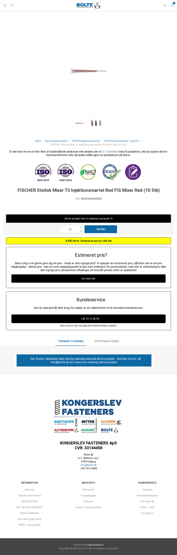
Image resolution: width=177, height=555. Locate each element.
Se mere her (88, 278)
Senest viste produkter (89, 507)
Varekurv (147, 489)
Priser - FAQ (147, 507)
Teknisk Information (29, 495)
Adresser (88, 501)
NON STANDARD (29, 513)
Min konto (88, 489)
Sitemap (29, 489)
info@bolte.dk (89, 465)
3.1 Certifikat (110, 151)
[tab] (70, 341)
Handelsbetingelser (147, 495)
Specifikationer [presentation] (106, 341)
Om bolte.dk (147, 501)
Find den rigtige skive (29, 519)
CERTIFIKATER (29, 501)
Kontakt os (147, 513)
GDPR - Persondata (29, 524)
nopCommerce (95, 544)
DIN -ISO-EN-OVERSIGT (29, 507)
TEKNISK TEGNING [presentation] (71, 341)
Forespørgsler (88, 495)
